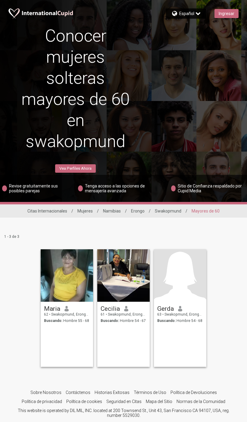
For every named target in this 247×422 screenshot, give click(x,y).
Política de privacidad (42, 401)
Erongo (138, 211)
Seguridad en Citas (124, 401)
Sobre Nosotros (45, 392)
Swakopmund (168, 211)
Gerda (165, 308)
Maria (52, 308)
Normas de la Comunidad (201, 401)
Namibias (112, 211)
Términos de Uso (150, 392)
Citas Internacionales (47, 211)
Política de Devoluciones (193, 392)
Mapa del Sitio (159, 401)
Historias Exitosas (112, 392)
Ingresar (226, 13)
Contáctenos (78, 392)
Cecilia (110, 308)
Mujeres (85, 211)
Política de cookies (84, 401)
